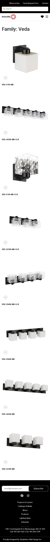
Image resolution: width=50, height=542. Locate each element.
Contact (45, 3)
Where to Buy (14, 3)
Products (25, 514)
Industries (25, 522)
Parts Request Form (30, 3)
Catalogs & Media (25, 506)
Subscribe (38, 488)
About (25, 510)
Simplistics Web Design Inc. (31, 539)
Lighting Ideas (25, 518)
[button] (4, 9)
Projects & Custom (25, 502)
